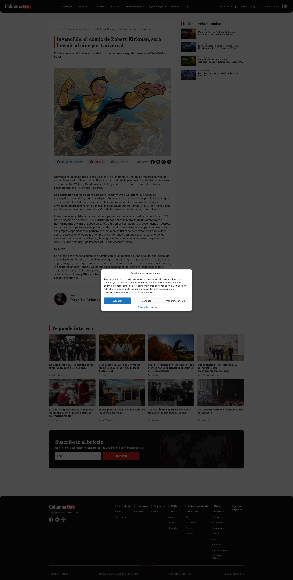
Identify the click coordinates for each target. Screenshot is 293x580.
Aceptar (117, 300)
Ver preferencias (175, 300)
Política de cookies (147, 307)
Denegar (146, 300)
